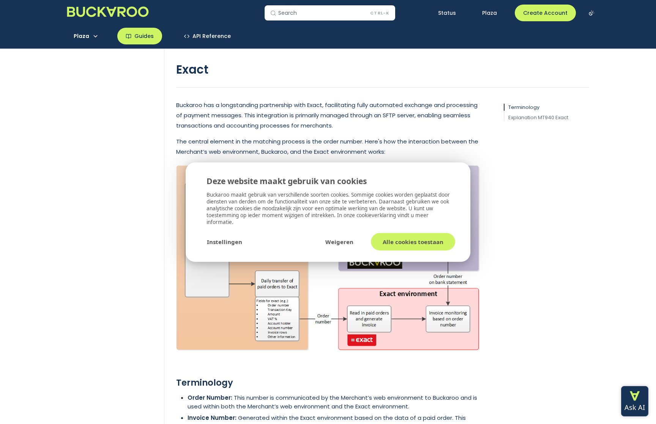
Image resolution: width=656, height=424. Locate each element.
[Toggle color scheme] (591, 13)
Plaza (489, 13)
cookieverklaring (376, 215)
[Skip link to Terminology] (171, 382)
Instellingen (224, 242)
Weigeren (339, 242)
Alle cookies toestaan (413, 242)
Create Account (545, 13)
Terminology (523, 107)
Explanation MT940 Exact (538, 117)
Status (447, 13)
